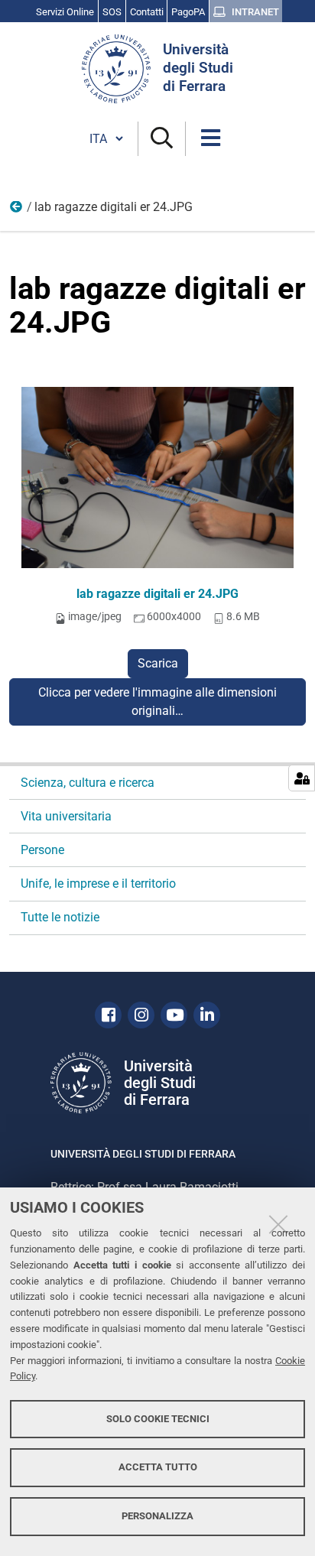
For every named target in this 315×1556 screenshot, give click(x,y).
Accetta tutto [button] (158, 1467)
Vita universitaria (16, 210)
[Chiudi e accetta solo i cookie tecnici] (278, 1224)
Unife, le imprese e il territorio (98, 883)
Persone (42, 850)
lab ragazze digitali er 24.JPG (157, 593)
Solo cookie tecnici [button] (157, 1418)
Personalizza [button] (157, 1516)
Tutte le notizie (60, 917)
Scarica (158, 663)
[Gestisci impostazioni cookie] (301, 778)
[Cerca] (161, 139)
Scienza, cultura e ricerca (87, 782)
